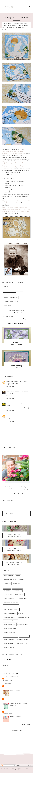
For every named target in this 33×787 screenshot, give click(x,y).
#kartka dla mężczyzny (10, 621)
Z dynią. (25, 319)
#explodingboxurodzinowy (11, 609)
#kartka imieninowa (9, 624)
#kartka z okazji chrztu (10, 636)
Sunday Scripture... (15, 690)
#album (18, 575)
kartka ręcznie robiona (11, 297)
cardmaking (19, 282)
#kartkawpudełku (9, 647)
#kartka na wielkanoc (10, 628)
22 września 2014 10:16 (20, 381)
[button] (22, 3)
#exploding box (19, 594)
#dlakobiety (7, 590)
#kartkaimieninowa (9, 639)
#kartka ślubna (24, 636)
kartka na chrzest (9, 293)
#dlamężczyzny (17, 590)
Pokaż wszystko (26, 724)
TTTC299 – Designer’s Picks (11, 676)
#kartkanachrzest (9, 643)
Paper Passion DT (8, 305)
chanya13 (6, 286)
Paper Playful (7, 714)
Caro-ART (10, 416)
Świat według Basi (13, 392)
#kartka (20, 613)
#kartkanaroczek (22, 643)
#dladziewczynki (17, 587)
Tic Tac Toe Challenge (10, 673)
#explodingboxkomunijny (11, 602)
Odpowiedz (11, 386)
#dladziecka (7, 587)
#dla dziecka (7, 583)
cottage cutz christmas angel (13, 290)
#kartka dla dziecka (9, 617)
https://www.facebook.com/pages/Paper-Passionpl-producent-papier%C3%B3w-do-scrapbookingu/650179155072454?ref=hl (16, 209)
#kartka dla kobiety (23, 617)
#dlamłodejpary (8, 594)
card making (9, 282)
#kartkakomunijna (22, 639)
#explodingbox (23, 598)
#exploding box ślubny (10, 598)
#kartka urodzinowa (9, 632)
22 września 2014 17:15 (21, 416)
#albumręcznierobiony (10, 579)
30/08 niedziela (7, 683)
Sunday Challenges (15, 716)
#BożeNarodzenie (8, 575)
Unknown (10, 381)
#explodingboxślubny (10, 613)
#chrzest (21, 579)
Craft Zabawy (7, 680)
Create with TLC (8, 688)
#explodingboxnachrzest (11, 605)
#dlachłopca (16, 583)
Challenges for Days (10, 701)
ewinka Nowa (11, 404)
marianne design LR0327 (11, 301)
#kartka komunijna (22, 624)
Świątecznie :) (9, 316)
